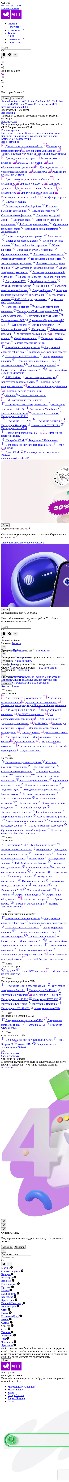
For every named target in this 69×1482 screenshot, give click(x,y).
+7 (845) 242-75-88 (11, 5)
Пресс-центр (8, 133)
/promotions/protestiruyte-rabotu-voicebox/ (22, 542)
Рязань (5, 1319)
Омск (4, 1309)
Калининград (9, 1293)
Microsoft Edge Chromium (21, 1386)
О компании (15, 39)
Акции (11, 35)
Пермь (5, 1313)
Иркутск (6, 1287)
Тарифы (12, 33)
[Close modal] (3, 1221)
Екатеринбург (9, 1284)
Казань (5, 1290)
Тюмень (6, 1332)
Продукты (14, 26)
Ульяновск (7, 1335)
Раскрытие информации (48, 133)
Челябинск (7, 1342)
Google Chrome (16, 1395)
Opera (11, 1401)
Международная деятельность (40, 136)
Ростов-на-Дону (10, 1316)
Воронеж (6, 1280)
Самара (5, 1322)
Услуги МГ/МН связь (12, 104)
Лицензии (18, 136)
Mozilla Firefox (15, 1389)
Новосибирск (9, 1306)
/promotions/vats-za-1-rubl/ (15, 458)
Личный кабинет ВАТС (14, 101)
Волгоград (7, 1277)
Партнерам (14, 42)
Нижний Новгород (12, 1303)
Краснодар (7, 1297)
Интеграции (15, 30)
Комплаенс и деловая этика (16, 138)
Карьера (30, 133)
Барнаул (6, 1274)
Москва (5, 1268)
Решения (13, 23)
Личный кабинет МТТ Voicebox (45, 101)
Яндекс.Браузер (16, 1398)
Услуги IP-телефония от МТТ (41, 104)
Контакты (7, 136)
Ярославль (7, 1345)
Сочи (4, 1329)
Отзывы (20, 133)
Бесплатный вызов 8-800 (14, 107)
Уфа (3, 1338)
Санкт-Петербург (11, 1271)
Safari (11, 1392)
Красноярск (8, 1300)
